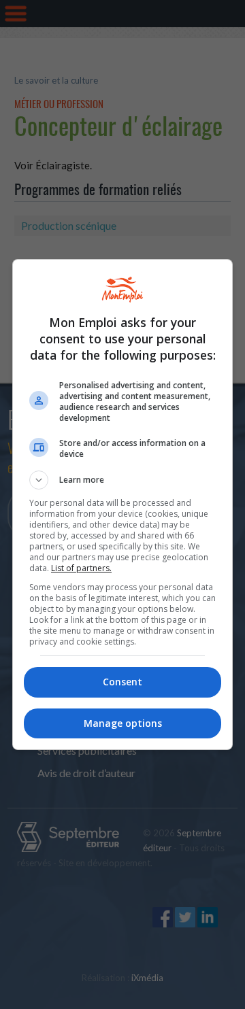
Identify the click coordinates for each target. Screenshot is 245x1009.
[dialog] (122, 504)
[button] (122, 480)
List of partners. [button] (81, 568)
